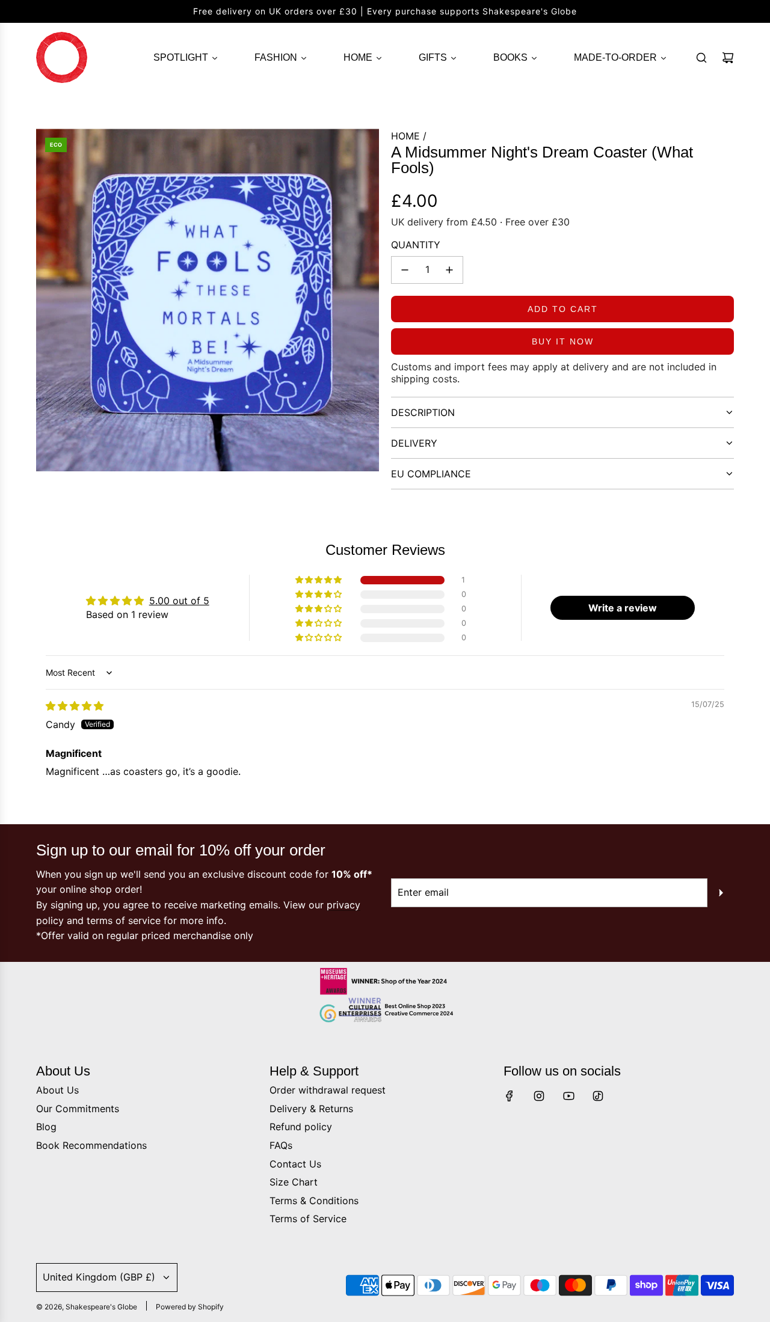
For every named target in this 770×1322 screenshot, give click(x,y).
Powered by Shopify (190, 1306)
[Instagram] (539, 1096)
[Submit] (720, 893)
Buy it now (563, 341)
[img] (74, 706)
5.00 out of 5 (179, 601)
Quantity (415, 245)
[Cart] (728, 57)
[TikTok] (598, 1096)
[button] (319, 580)
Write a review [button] (622, 608)
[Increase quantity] (449, 270)
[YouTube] (568, 1096)
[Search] (701, 57)
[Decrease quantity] (405, 270)
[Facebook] (509, 1096)
